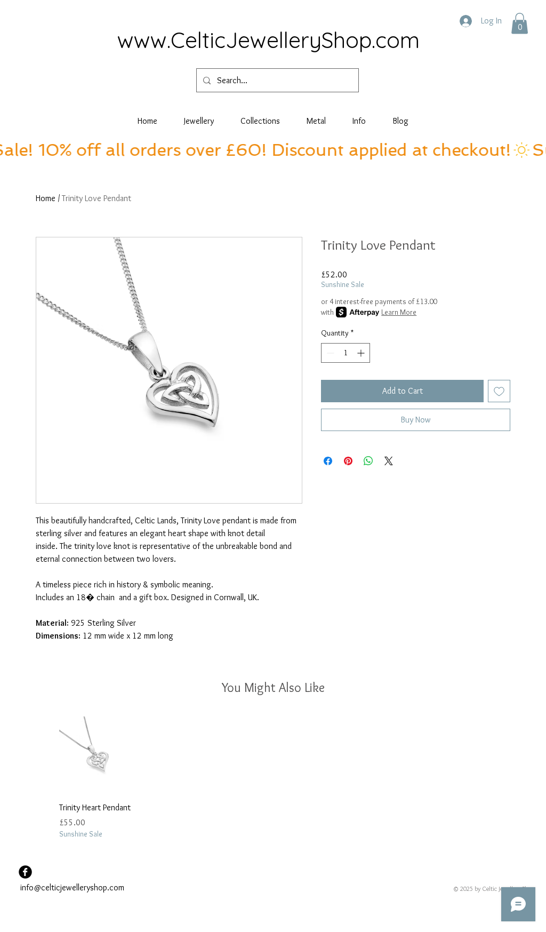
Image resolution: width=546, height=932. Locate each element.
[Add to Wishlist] (499, 391)
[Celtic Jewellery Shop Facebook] (25, 872)
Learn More (398, 312)
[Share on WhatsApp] (368, 461)
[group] (273, 778)
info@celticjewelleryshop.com (72, 887)
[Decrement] (329, 353)
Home (45, 198)
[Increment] (361, 353)
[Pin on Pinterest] (348, 461)
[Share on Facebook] (328, 461)
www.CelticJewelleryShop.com (268, 39)
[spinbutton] (345, 353)
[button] (519, 23)
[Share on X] (388, 461)
